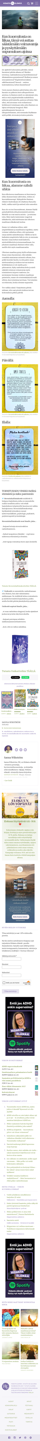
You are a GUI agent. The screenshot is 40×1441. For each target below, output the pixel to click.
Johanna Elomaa (7, 1337)
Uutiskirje (11, 1414)
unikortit (33, 734)
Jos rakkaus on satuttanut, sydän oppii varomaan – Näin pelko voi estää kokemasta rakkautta (22, 1161)
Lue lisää (8, 780)
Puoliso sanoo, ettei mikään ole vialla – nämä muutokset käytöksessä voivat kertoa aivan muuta (22, 1152)
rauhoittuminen (18, 731)
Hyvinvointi (8, 728)
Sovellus (29, 1418)
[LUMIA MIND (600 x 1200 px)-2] (20, 148)
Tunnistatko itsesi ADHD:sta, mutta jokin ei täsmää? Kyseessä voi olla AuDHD (20, 1109)
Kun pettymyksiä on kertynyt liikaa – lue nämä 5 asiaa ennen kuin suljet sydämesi (21, 1169)
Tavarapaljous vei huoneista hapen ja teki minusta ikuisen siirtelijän (10, 1332)
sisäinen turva (29, 731)
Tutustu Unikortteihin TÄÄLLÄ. (19, 671)
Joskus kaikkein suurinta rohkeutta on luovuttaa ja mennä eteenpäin (29, 1364)
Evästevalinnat (11, 1430)
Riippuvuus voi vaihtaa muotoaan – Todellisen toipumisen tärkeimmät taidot (21, 1228)
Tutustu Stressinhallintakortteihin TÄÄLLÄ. (19, 586)
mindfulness (8, 731)
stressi (4, 734)
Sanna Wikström (11, 722)
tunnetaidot (25, 734)
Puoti (11, 1422)
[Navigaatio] (36, 3)
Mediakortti (29, 1414)
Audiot (11, 1401)
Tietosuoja (11, 1426)
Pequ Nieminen (6, 1364)
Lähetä (26, 677)
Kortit (29, 1409)
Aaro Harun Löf (25, 1337)
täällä (31, 1392)
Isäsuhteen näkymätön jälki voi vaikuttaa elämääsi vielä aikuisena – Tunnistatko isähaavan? (21, 1138)
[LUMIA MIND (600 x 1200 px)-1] (20, 893)
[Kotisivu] (16, 749)
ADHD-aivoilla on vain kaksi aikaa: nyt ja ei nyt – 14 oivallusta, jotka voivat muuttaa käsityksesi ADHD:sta (22, 1117)
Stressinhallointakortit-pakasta (18, 352)
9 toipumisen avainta (10, 1361)
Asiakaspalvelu (11, 1405)
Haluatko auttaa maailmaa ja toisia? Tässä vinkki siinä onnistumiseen (28, 1332)
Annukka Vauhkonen (27, 1370)
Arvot (29, 1401)
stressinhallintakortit (14, 734)
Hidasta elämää (12, 3)
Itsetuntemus (16, 728)
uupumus (5, 736)
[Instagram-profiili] (25, 749)
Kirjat (11, 1409)
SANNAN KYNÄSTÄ (11, 775)
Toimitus (29, 1422)
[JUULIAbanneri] (20, 1026)
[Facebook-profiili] (21, 749)
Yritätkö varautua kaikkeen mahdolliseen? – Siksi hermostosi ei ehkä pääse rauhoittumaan (21, 1178)
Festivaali (29, 1405)
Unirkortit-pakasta (14, 476)
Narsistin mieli (13, 1220)
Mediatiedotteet (11, 1418)
